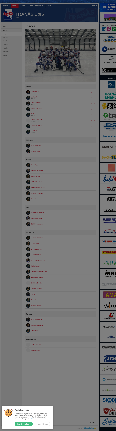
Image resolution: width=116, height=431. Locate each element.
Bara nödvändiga (42, 424)
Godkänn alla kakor (23, 424)
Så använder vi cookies (39, 419)
